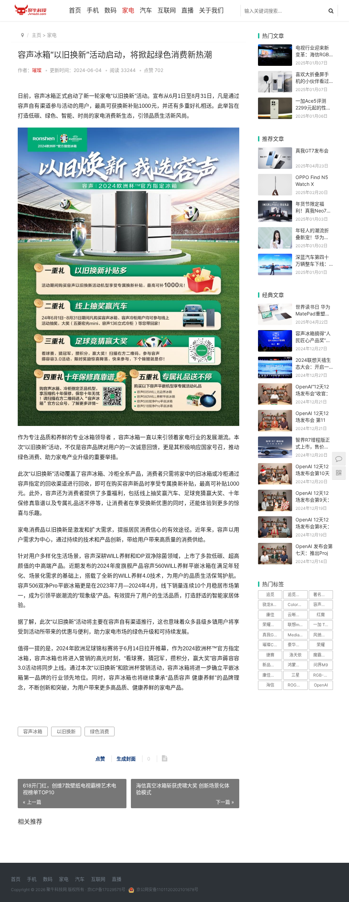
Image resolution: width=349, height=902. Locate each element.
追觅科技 (296, 594)
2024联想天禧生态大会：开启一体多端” (313, 366)
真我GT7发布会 (312, 150)
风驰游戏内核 (323, 634)
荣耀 (321, 644)
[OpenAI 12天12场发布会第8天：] (275, 520)
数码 (110, 10)
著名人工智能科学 (323, 594)
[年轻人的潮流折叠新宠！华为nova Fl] (275, 231)
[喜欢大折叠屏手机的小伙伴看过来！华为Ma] (275, 75)
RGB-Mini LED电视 (323, 675)
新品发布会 (272, 664)
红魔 (321, 614)
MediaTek (297, 634)
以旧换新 (66, 731)
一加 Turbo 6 (323, 624)
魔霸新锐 (321, 654)
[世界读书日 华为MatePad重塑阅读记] (275, 308)
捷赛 (270, 654)
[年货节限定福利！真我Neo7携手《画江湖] (275, 205)
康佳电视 (270, 675)
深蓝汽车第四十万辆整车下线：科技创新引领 (312, 263)
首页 (75, 10)
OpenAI (321, 684)
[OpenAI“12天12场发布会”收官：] (275, 387)
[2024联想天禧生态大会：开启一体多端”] (275, 361)
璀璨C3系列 (272, 644)
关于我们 (211, 10)
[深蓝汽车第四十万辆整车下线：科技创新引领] (275, 258)
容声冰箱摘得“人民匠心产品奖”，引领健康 (313, 340)
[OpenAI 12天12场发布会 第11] (275, 414)
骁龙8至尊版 (272, 604)
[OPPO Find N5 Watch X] (275, 178)
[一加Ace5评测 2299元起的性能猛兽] (275, 102)
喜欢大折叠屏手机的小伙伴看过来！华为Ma (312, 80)
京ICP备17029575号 (106, 889)
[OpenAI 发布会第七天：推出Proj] (275, 547)
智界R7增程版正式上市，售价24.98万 (312, 446)
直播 (187, 10)
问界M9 (321, 664)
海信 (270, 684)
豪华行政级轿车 (297, 644)
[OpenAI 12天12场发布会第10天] (275, 467)
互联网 (166, 10)
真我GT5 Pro (272, 634)
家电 (128, 10)
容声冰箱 (32, 731)
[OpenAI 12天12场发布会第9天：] (275, 494)
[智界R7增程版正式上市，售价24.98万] (275, 441)
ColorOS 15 (297, 604)
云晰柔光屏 (297, 614)
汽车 (146, 10)
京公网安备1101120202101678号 (166, 889)
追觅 (270, 594)
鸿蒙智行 (296, 664)
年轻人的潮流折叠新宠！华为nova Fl (312, 237)
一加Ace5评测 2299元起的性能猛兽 (313, 107)
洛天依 (295, 654)
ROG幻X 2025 (297, 684)
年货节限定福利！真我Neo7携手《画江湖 (313, 210)
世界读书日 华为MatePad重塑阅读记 (312, 313)
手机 (93, 10)
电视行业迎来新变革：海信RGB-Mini (313, 54)
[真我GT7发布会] (275, 151)
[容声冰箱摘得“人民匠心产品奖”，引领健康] (275, 334)
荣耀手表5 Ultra (272, 624)
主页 (36, 35)
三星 (295, 675)
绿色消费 (99, 731)
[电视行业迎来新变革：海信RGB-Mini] (275, 48)
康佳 (270, 614)
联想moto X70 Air (297, 624)
